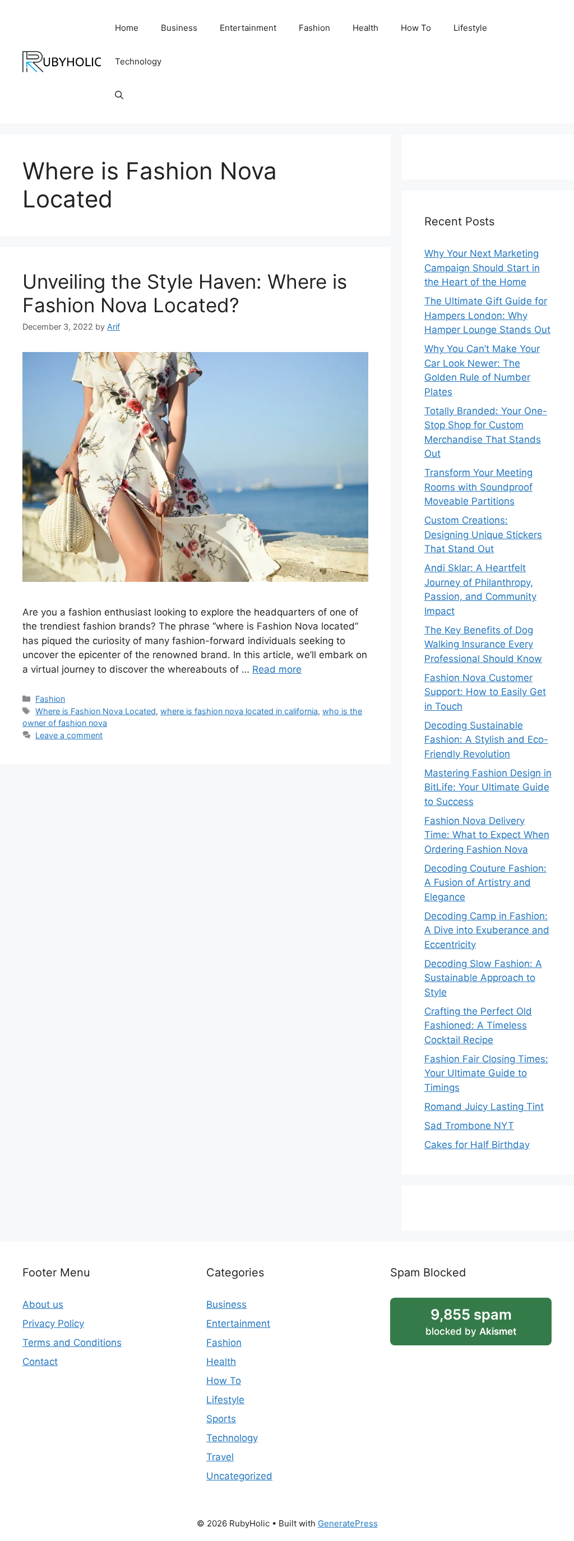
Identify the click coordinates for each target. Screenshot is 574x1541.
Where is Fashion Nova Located (95, 711)
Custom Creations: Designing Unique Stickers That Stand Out (483, 534)
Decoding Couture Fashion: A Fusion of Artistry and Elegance (485, 883)
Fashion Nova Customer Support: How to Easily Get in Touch (485, 692)
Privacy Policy (53, 1323)
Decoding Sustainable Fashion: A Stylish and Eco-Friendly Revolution (486, 740)
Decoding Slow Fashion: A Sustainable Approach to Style (483, 978)
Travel (220, 1457)
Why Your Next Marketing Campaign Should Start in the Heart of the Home (482, 268)
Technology (138, 61)
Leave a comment (69, 735)
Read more (277, 669)
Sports (221, 1418)
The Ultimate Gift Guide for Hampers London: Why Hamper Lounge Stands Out (487, 315)
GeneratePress (348, 1523)
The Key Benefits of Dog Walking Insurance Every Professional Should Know (483, 644)
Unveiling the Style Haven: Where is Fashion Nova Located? (184, 293)
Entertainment (248, 27)
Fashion (314, 27)
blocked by (470, 1321)
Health (365, 27)
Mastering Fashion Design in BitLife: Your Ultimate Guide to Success (488, 787)
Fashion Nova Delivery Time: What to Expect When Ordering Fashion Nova (486, 835)
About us (42, 1304)
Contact (40, 1361)
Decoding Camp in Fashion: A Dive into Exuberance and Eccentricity (486, 930)
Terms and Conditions (72, 1342)
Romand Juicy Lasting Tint (484, 1106)
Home (126, 27)
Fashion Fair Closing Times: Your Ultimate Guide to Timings (486, 1073)
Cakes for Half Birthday (477, 1144)
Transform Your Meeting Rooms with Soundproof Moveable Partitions (478, 487)
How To (416, 27)
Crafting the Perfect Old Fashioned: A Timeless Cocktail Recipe (478, 1025)
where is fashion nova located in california (239, 711)
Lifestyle (470, 27)
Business (179, 27)
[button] (119, 95)
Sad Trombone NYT (469, 1125)
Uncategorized (239, 1476)
